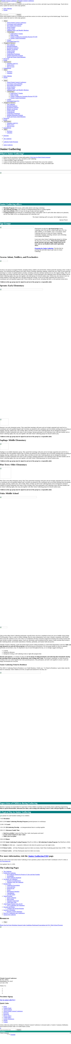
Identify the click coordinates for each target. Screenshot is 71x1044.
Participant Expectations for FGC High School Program (47, 925)
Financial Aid (10, 888)
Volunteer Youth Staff (13, 900)
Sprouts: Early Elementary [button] (12, 285)
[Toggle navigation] (0, 13)
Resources (6, 1014)
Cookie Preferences (8, 1019)
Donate (5, 10)
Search (19, 2)
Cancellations (10, 893)
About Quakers (7, 1009)
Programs (6, 135)
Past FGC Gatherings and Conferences (14, 913)
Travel (8, 890)
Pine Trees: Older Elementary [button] (13, 465)
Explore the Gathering (9, 873)
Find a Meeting (7, 8)
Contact (5, 1022)
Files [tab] (5, 922)
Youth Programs (7, 896)
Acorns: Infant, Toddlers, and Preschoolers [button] (19, 257)
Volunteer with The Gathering (15, 882)
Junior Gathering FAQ (38, 856)
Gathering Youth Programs (10, 142)
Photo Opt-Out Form (6, 925)
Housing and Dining (9, 907)
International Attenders (13, 891)
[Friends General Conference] (25, 0)
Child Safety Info (11, 902)
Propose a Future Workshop (14, 911)
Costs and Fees (11, 887)
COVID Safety (11, 894)
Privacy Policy (7, 1016)
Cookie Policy (7, 1017)
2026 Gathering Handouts (14, 877)
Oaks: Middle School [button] (9, 493)
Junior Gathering (8, 145)
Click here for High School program (40, 157)
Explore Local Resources (14, 880)
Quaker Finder (7, 1008)
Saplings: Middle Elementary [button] (13, 440)
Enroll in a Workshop (9, 910)
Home (5, 1006)
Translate (12, 1034)
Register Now (7, 884)
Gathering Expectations (13, 885)
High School (10, 899)
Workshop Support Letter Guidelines (22, 925)
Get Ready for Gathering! (10, 879)
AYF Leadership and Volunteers (16, 905)
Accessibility (10, 876)
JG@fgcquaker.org (5, 861)
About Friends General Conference (13, 1011)
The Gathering (7, 138)
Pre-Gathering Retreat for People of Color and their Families (23, 874)
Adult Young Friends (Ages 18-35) (13, 904)
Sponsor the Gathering (9, 914)
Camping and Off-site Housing (15, 908)
